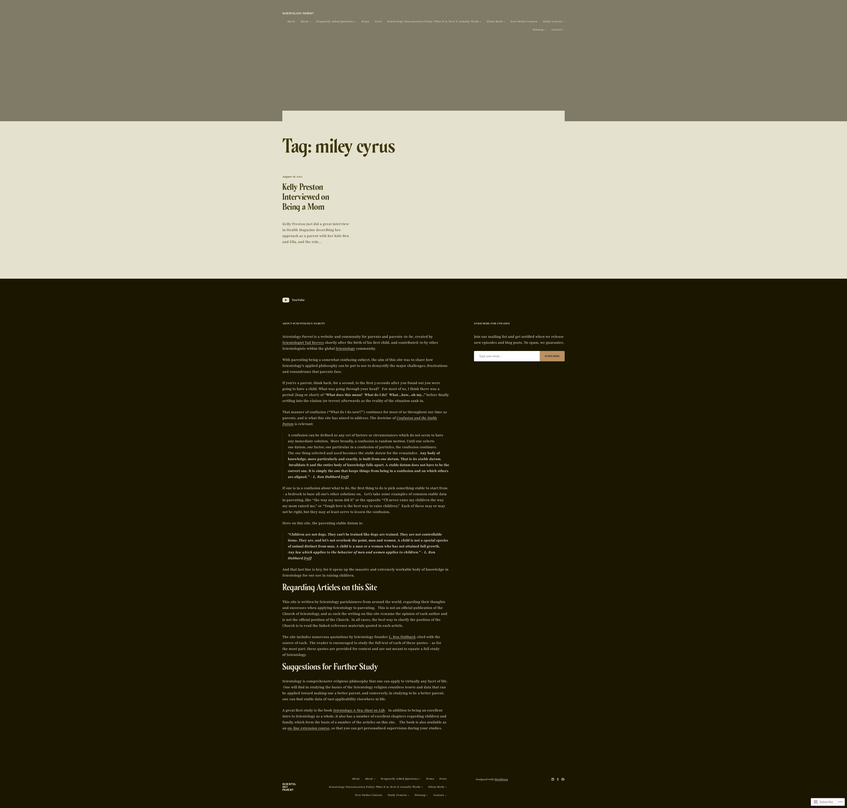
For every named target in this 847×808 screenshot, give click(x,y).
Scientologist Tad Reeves (303, 342)
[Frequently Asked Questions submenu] (355, 21)
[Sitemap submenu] (545, 30)
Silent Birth (495, 21)
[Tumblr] (558, 779)
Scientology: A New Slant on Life (359, 710)
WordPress (501, 779)
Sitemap (538, 29)
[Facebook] (563, 779)
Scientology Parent (298, 13)
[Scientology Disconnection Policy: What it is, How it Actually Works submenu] (481, 21)
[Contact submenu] (564, 30)
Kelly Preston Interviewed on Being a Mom (305, 198)
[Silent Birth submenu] (504, 21)
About (291, 21)
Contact (556, 29)
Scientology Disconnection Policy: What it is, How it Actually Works (433, 21)
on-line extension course (308, 728)
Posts (378, 21)
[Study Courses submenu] (564, 21)
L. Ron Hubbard (402, 636)
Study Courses (552, 21)
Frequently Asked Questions (335, 21)
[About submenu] (310, 21)
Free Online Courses (524, 21)
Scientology (345, 348)
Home (365, 21)
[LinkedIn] (553, 779)
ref (344, 476)
